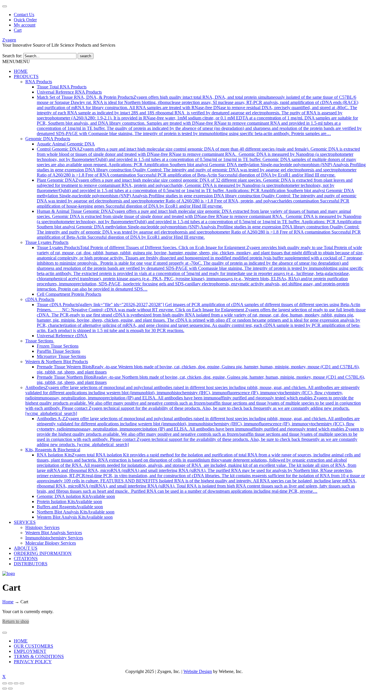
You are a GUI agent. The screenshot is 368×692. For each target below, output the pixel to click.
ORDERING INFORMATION (43, 553)
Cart (18, 30)
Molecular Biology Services (50, 543)
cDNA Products (39, 299)
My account (24, 24)
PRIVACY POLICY (33, 661)
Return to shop (15, 621)
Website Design (197, 671)
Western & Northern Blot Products (56, 361)
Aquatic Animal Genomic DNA (66, 143)
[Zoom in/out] (4, 683)
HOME (21, 71)
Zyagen (9, 39)
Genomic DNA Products (47, 138)
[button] (16, 61)
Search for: (12, 55)
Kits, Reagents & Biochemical (52, 449)
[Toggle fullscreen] (10, 683)
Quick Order (25, 19)
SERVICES (25, 522)
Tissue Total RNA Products (62, 86)
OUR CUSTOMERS (33, 646)
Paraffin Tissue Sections (58, 351)
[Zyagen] (8, 573)
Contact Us (24, 14)
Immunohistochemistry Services (54, 537)
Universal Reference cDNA (62, 335)
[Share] (16, 683)
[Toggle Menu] (4, 633)
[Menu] (4, 6)
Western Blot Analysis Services (53, 532)
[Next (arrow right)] (10, 688)
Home (8, 601)
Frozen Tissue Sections (57, 346)
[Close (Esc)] (22, 683)
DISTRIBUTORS (30, 563)
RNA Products (38, 81)
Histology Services (42, 527)
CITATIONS (26, 558)
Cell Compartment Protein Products (69, 294)
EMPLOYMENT (30, 651)
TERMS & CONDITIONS (39, 656)
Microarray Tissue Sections (61, 356)
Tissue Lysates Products (46, 242)
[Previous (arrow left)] (4, 688)
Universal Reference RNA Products (69, 92)
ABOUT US (25, 548)
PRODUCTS (26, 76)
